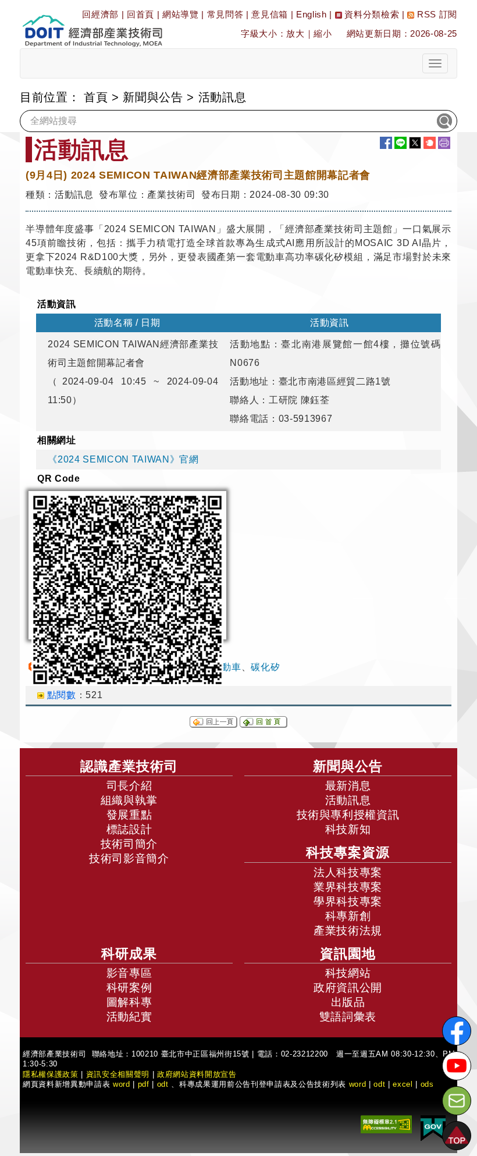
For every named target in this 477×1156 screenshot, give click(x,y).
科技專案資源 (348, 852)
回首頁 (140, 14)
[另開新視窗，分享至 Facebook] (386, 143)
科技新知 (348, 829)
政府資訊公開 (348, 987)
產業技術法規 (348, 930)
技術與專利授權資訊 (348, 815)
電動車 (226, 667)
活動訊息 (348, 800)
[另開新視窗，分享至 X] (415, 143)
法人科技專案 (348, 872)
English (311, 14)
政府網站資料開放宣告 (197, 1074)
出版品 (348, 1002)
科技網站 (348, 973)
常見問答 (225, 14)
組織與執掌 (129, 800)
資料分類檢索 (371, 14)
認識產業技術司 (129, 766)
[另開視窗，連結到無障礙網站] (386, 1124)
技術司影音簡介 (129, 858)
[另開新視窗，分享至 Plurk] (429, 143)
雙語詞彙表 (347, 1017)
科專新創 (348, 916)
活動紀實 (129, 1017)
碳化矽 (265, 667)
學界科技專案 (348, 901)
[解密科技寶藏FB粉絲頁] (456, 1030)
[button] (456, 1135)
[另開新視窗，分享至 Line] (400, 143)
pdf (143, 1084)
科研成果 (129, 953)
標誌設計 (129, 829)
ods (427, 1084)
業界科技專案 (348, 887)
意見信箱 (269, 14)
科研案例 (129, 987)
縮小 (323, 33)
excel (402, 1084)
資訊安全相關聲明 (117, 1074)
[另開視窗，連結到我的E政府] (433, 1128)
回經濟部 (100, 14)
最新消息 (348, 786)
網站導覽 (180, 14)
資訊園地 (348, 953)
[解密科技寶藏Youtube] (456, 1065)
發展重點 (129, 815)
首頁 (96, 97)
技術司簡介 (129, 844)
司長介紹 (129, 786)
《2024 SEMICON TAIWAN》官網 (123, 459)
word (357, 1084)
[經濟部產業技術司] (92, 24)
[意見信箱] (456, 1100)
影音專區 (129, 973)
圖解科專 (129, 1002)
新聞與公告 (153, 97)
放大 (295, 33)
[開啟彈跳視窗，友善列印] (444, 143)
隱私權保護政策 (51, 1074)
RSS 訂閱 (435, 14)
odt (163, 1084)
